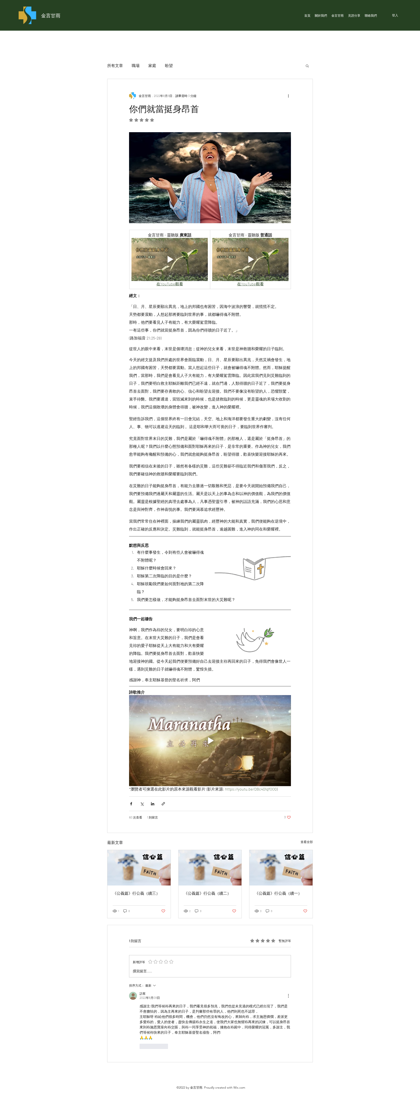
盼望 (169, 65)
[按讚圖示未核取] (142, 1046)
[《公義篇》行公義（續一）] (281, 867)
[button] (307, 65)
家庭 (152, 65)
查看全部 (307, 842)
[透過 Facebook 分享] (131, 804)
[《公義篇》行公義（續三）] (139, 867)
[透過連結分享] (163, 804)
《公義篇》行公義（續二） (207, 893)
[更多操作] (288, 95)
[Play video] (169, 259)
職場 (136, 65)
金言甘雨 (50, 15)
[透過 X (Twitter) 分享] (142, 804)
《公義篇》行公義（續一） (278, 893)
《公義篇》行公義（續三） (136, 893)
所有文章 (115, 65)
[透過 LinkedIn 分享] (152, 804)
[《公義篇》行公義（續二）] (210, 867)
